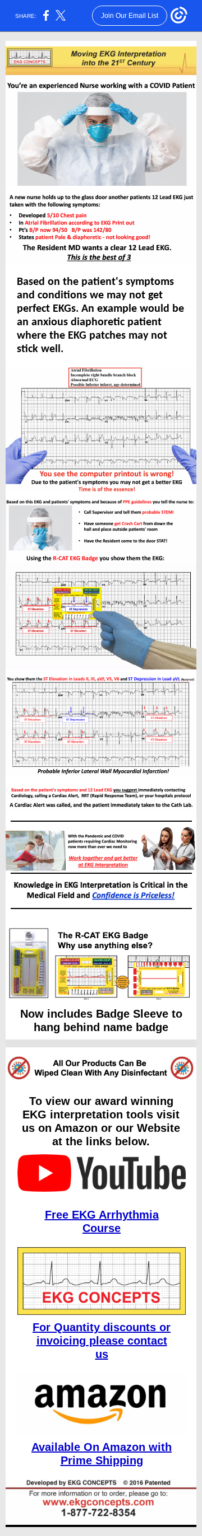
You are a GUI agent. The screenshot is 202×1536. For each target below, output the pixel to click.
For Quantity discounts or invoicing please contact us (102, 1340)
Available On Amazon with (101, 1447)
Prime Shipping (102, 1460)
